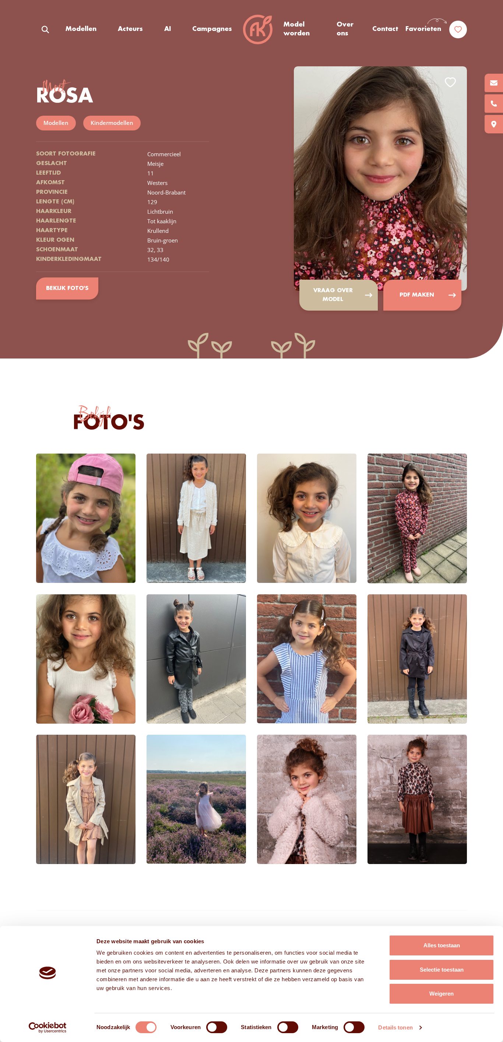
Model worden (297, 29)
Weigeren (441, 993)
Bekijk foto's (67, 288)
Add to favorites (450, 82)
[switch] (216, 1027)
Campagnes (212, 29)
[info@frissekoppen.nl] (494, 83)
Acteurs (130, 29)
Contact (385, 29)
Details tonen (395, 1027)
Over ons (345, 29)
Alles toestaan (441, 945)
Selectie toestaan (442, 969)
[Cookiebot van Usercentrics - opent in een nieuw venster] (47, 1027)
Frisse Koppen (257, 29)
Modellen (81, 29)
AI (167, 29)
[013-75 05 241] (494, 103)
